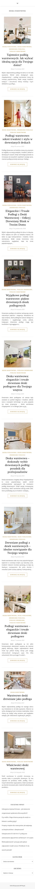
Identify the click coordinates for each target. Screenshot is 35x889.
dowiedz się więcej (17, 89)
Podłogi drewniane (24, 289)
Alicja (12, 69)
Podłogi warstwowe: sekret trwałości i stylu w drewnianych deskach (17, 139)
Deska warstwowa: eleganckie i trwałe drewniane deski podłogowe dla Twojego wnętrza (17, 383)
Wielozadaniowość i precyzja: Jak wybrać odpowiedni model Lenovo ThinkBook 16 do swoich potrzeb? (15, 846)
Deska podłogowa (9, 46)
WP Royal (22, 885)
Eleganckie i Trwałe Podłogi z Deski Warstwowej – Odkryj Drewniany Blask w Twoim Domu (17, 217)
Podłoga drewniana (25, 370)
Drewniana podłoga (17, 49)
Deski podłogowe (24, 537)
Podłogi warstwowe (17, 51)
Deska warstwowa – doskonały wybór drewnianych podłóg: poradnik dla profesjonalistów (17, 465)
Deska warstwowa (25, 46)
